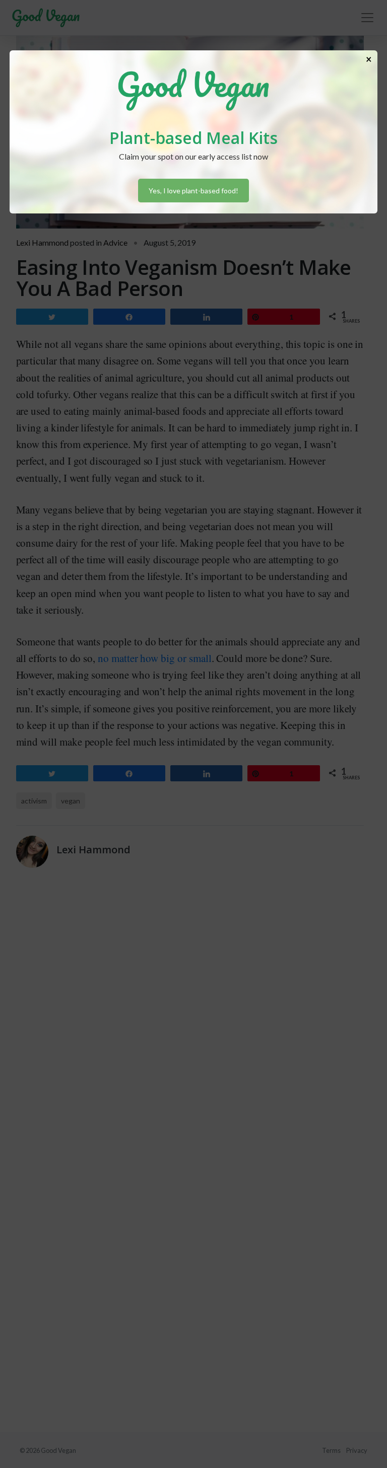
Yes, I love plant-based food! (193, 190)
